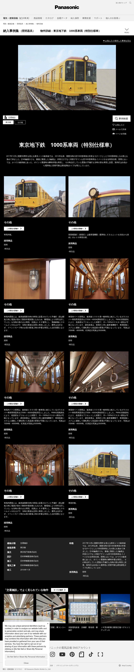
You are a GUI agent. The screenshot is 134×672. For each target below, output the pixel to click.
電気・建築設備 (8, 24)
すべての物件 (58, 590)
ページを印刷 (120, 133)
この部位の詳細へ (13, 228)
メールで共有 (120, 129)
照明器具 (20, 24)
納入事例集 (30, 24)
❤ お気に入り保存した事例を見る (117, 40)
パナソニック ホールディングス (67, 665)
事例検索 (123, 118)
